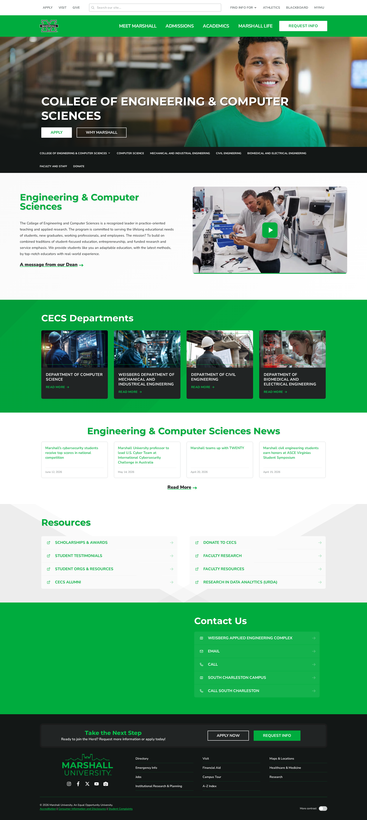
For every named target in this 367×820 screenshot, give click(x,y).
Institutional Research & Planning (159, 786)
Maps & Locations (282, 758)
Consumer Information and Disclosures (82, 809)
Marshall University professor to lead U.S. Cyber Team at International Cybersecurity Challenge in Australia (143, 455)
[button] (243, 7)
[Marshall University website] (49, 26)
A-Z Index (210, 786)
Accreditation (48, 809)
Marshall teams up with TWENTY (217, 448)
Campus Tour (212, 777)
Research (276, 777)
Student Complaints (120, 809)
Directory (142, 758)
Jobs (138, 777)
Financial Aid (212, 768)
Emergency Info (146, 768)
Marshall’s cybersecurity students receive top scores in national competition (71, 453)
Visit (206, 758)
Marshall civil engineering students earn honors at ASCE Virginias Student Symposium (291, 453)
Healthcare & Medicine (285, 768)
